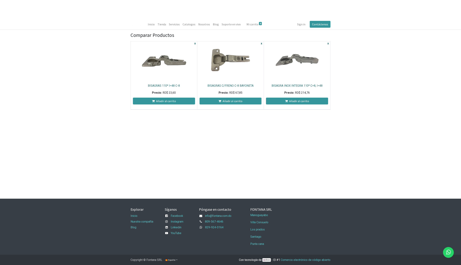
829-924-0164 (214, 227)
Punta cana (257, 244)
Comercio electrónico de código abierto (305, 260)
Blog (133, 227)
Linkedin (176, 227)
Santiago (255, 236)
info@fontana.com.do (218, 216)
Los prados (257, 229)
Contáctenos (320, 24)
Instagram (177, 221)
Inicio (134, 216)
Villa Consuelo (259, 222)
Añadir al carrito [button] (166, 101)
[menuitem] (151, 24)
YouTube (176, 233)
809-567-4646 (214, 221)
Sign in (301, 24)
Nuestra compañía (142, 221)
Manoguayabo (259, 215)
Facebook (177, 216)
